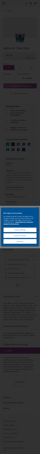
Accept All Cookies (20, 235)
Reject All (20, 241)
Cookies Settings (20, 230)
